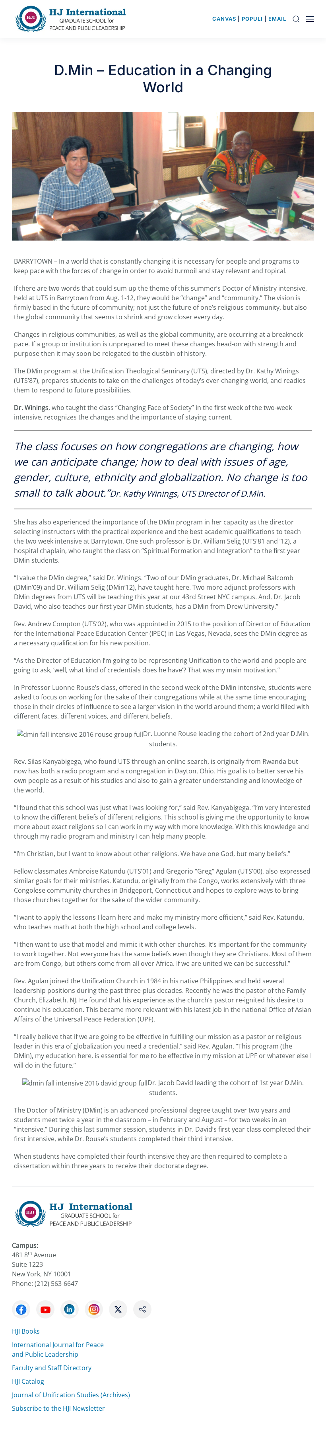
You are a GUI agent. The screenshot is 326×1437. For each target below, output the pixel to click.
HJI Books (26, 1331)
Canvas (224, 19)
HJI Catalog (28, 1381)
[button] (296, 19)
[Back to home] (73, 19)
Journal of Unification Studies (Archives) (71, 1394)
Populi (252, 19)
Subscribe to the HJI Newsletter (58, 1408)
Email (277, 19)
